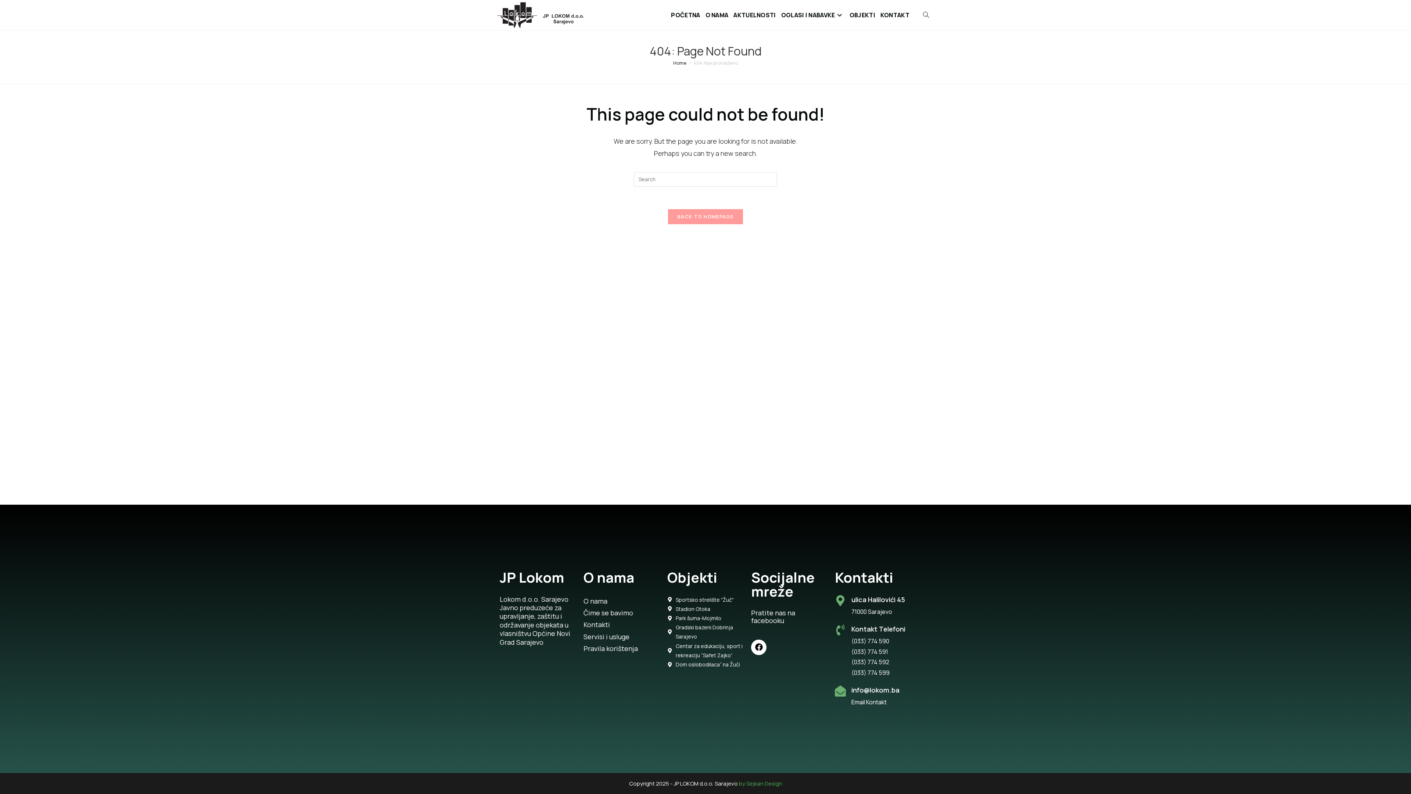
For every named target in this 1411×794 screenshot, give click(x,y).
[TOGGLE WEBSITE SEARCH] (921, 15)
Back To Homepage (705, 216)
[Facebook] (758, 647)
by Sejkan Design (760, 783)
